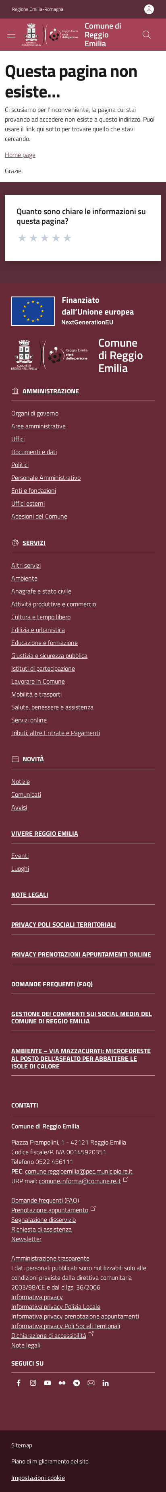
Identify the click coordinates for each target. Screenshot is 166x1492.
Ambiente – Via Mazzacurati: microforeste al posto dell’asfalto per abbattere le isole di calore (81, 1058)
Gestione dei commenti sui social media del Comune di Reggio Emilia (81, 1017)
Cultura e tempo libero (41, 617)
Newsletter (26, 1239)
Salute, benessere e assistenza (52, 707)
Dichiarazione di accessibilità (48, 1335)
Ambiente (24, 578)
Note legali (29, 895)
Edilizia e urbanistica (38, 629)
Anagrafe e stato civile (41, 591)
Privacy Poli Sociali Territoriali (63, 924)
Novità (33, 759)
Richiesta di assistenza (41, 1229)
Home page (20, 154)
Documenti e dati (34, 452)
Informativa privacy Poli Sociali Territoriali (65, 1326)
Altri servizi (26, 565)
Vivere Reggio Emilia (44, 833)
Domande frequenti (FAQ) (52, 984)
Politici (20, 464)
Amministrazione (51, 391)
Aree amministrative (38, 426)
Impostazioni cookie (38, 1477)
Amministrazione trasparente (50, 1258)
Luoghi (20, 868)
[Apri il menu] (11, 34)
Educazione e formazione (44, 642)
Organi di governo (34, 413)
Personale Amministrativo (46, 477)
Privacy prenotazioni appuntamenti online (81, 954)
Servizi (34, 543)
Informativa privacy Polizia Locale (55, 1306)
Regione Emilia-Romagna (37, 9)
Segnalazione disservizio (43, 1219)
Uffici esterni (28, 503)
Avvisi (19, 807)
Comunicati (26, 794)
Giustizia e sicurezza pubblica (49, 655)
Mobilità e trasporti (36, 694)
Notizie (20, 781)
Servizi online (29, 720)
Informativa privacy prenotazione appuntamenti (75, 1316)
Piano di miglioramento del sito (50, 1461)
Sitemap (21, 1445)
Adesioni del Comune (39, 516)
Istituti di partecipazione (43, 668)
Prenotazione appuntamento (49, 1210)
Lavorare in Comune (38, 681)
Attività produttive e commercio (53, 604)
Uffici (18, 439)
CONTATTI (24, 1105)
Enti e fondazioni (33, 490)
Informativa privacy (37, 1297)
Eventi (20, 855)
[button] (146, 34)
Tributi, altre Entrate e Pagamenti (55, 733)
